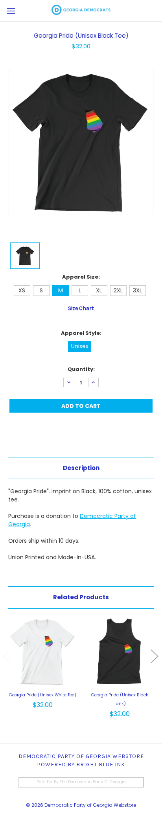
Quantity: (81, 369)
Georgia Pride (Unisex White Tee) (42, 695)
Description (81, 468)
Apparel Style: (81, 333)
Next (154, 656)
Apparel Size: (81, 277)
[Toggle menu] (11, 11)
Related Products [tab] (81, 597)
